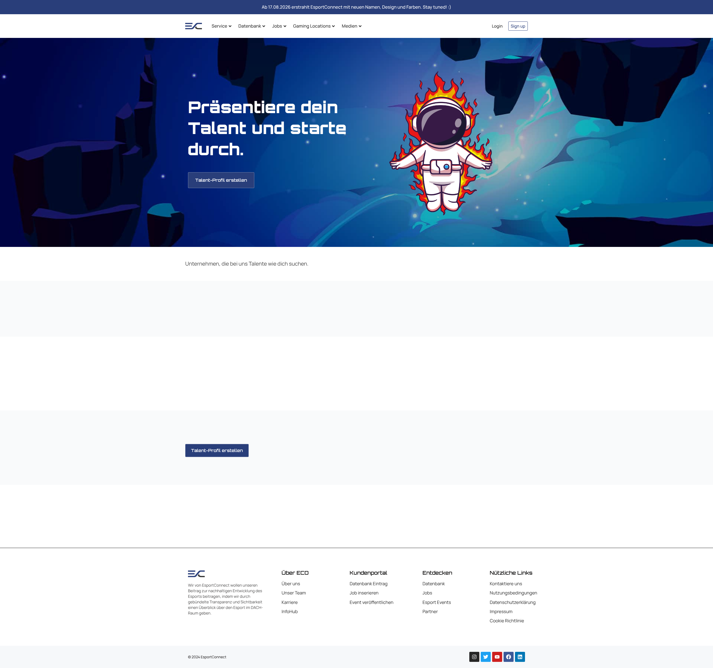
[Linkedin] (520, 657)
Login (497, 26)
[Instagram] (474, 657)
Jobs (277, 26)
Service (219, 26)
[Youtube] (497, 657)
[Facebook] (509, 657)
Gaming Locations (312, 26)
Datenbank (249, 26)
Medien (349, 26)
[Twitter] (486, 657)
